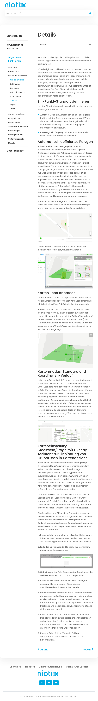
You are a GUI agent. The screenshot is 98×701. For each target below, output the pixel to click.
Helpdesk (30, 666)
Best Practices (15, 150)
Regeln (13, 104)
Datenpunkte (15, 96)
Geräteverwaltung (16, 114)
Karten (12, 108)
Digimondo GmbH (49, 696)
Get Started (15, 84)
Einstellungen (14, 130)
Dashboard (14, 88)
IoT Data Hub (14, 122)
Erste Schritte (14, 35)
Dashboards (13, 71)
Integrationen (14, 118)
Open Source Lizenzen (77, 666)
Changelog (15, 666)
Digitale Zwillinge (17, 80)
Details (14, 100)
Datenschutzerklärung (50, 666)
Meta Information (17, 92)
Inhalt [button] (43, 44)
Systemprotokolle (16, 139)
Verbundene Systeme (18, 126)
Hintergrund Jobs (15, 134)
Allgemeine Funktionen (14, 59)
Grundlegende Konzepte (15, 46)
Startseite (12, 67)
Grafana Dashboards (17, 75)
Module (11, 143)
